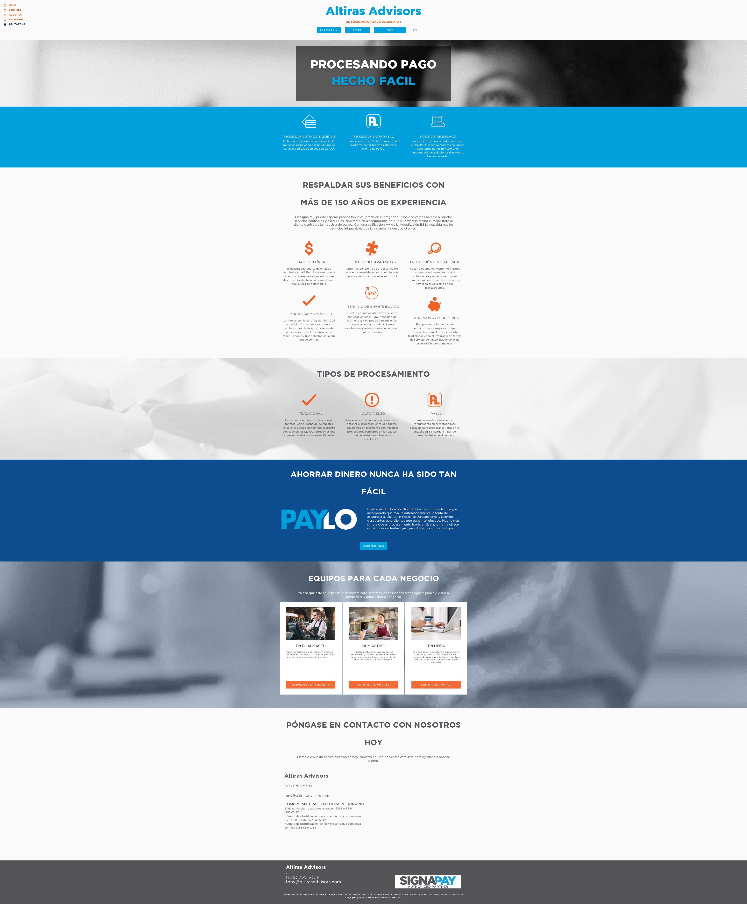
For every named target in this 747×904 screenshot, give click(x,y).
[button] (310, 685)
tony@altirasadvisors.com (313, 881)
